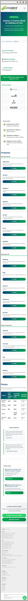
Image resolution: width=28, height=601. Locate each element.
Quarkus (3, 553)
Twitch (3, 590)
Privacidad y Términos (6, 575)
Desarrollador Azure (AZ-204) (7, 535)
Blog (3, 581)
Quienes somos (5, 572)
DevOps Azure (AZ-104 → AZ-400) (8, 534)
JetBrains (4, 580)
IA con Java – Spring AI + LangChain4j (9, 559)
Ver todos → (8, 529)
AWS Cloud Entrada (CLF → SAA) (8, 541)
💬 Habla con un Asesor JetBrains (14, 515)
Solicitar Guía (9, 478)
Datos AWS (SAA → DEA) (6, 548)
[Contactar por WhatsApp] (25, 598)
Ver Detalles (14, 168)
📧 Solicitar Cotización (14, 519)
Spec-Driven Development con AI (8, 560)
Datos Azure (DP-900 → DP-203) (7, 538)
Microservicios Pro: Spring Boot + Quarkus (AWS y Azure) (12, 555)
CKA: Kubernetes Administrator (7, 563)
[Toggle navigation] (25, 8)
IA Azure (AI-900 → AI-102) (7, 536)
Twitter (3, 589)
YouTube (3, 586)
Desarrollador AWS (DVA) (6, 545)
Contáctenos (4, 573)
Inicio (3, 41)
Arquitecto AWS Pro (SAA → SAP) (8, 543)
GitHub (3, 585)
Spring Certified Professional (7, 554)
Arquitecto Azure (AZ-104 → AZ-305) (8, 533)
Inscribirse (8, 492)
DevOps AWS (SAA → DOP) (7, 544)
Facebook (3, 588)
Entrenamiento (9, 41)
